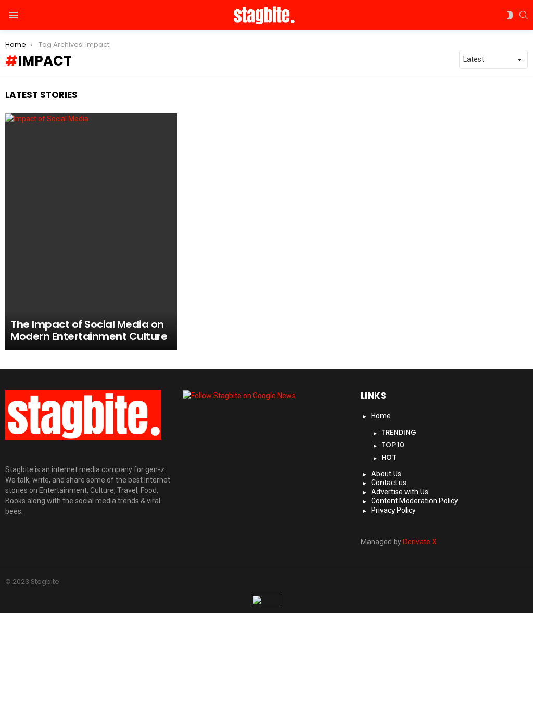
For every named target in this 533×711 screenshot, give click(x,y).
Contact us (389, 482)
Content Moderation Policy (414, 501)
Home (381, 416)
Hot (389, 457)
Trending (399, 432)
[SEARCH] (523, 15)
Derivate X (420, 542)
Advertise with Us (399, 492)
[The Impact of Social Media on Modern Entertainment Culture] (91, 231)
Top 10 (393, 445)
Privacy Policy (393, 510)
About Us (386, 473)
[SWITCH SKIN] (510, 15)
